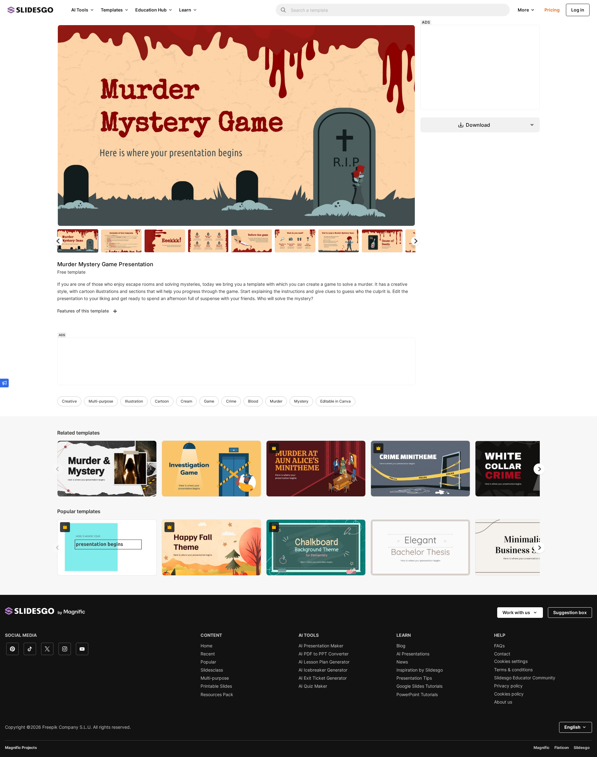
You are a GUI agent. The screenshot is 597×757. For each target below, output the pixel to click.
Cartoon (162, 401)
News (402, 661)
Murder (276, 401)
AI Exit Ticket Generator (322, 678)
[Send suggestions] (4, 383)
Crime (231, 401)
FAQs (499, 645)
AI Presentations (412, 653)
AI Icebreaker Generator (322, 670)
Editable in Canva (335, 401)
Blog (400, 645)
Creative (69, 401)
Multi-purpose (101, 401)
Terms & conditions (513, 669)
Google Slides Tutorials (419, 686)
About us (503, 702)
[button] (415, 241)
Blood (253, 401)
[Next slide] (405, 125)
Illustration (134, 401)
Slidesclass (212, 670)
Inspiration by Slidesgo (419, 670)
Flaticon (561, 747)
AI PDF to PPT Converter (323, 653)
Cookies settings (511, 661)
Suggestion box (570, 612)
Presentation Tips (414, 678)
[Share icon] (404, 35)
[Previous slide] (57, 469)
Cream (186, 401)
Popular (208, 661)
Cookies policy (509, 693)
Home (206, 645)
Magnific (541, 747)
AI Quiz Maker (312, 686)
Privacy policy (508, 685)
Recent (208, 653)
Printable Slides (216, 686)
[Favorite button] (388, 35)
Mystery (301, 401)
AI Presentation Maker (320, 645)
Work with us (516, 612)
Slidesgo (582, 747)
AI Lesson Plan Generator (323, 661)
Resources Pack (217, 694)
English (572, 727)
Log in (577, 9)
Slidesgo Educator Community (524, 677)
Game (209, 401)
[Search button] (283, 10)
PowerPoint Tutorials (417, 694)
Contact (502, 653)
